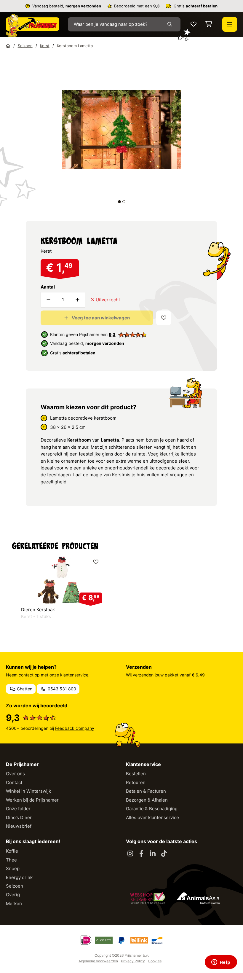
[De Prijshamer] (32, 25)
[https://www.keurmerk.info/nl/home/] (147, 898)
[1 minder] (48, 299)
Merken (14, 903)
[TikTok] (164, 853)
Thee (11, 860)
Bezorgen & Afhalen (147, 800)
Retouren (136, 782)
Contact (14, 782)
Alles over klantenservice (152, 817)
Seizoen (14, 886)
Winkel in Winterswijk (28, 791)
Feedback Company (74, 728)
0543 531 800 (61, 688)
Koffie (12, 851)
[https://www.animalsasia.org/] (198, 898)
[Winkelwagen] (209, 24)
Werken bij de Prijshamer (32, 800)
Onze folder (18, 808)
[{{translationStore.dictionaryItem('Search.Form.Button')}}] (171, 24)
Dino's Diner (19, 817)
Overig (13, 894)
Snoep (13, 868)
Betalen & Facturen (146, 791)
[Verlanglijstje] (193, 24)
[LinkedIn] (152, 853)
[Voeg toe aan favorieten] (163, 317)
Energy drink (19, 877)
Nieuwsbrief (18, 826)
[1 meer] (77, 299)
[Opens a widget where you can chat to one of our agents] (220, 962)
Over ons (15, 773)
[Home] (8, 45)
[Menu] (229, 24)
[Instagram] (130, 853)
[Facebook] (141, 853)
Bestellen (136, 773)
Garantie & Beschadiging (152, 808)
